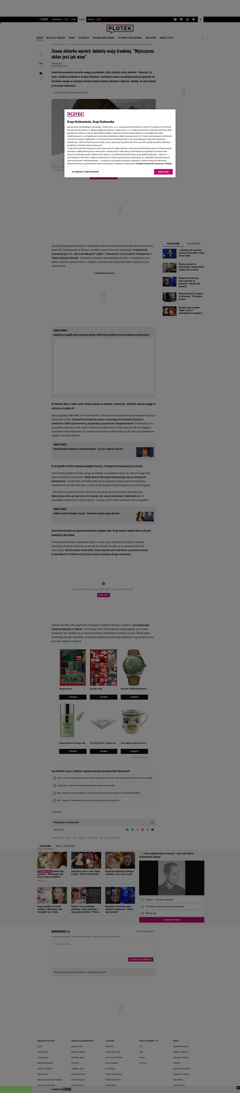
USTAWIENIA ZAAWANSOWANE (85, 172)
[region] (120, 143)
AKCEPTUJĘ (163, 172)
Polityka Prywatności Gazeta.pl (149, 163)
